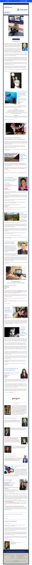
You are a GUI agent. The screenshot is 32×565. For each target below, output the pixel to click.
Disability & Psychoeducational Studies (21, 554)
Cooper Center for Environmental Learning (23, 220)
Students (13, 554)
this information (20, 533)
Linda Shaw (8, 437)
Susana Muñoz (22, 379)
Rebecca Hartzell (14, 420)
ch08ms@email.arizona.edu (13, 300)
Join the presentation (7, 189)
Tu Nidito (9, 338)
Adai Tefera (18, 446)
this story (22, 149)
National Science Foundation (22, 163)
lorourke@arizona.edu (13, 543)
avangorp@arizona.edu (21, 172)
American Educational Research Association (9, 459)
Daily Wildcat (25, 69)
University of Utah (20, 429)
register (9, 303)
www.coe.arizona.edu (16, 39)
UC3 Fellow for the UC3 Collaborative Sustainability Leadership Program (18, 411)
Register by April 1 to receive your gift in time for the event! (8, 317)
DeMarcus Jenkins (11, 457)
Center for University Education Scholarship (10, 438)
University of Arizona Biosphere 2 (20, 168)
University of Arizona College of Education (10, 168)
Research (13, 558)
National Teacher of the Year (15, 475)
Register (19, 103)
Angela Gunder (20, 291)
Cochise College (6, 169)
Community (13, 555)
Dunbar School (16, 57)
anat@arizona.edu (22, 551)
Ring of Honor (16, 62)
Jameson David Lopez (14, 255)
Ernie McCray (6, 44)
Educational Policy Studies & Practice (21, 555)
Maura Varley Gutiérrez (15, 351)
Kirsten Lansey (19, 427)
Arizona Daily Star (18, 69)
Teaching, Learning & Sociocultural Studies (22, 558)
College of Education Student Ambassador (14, 502)
